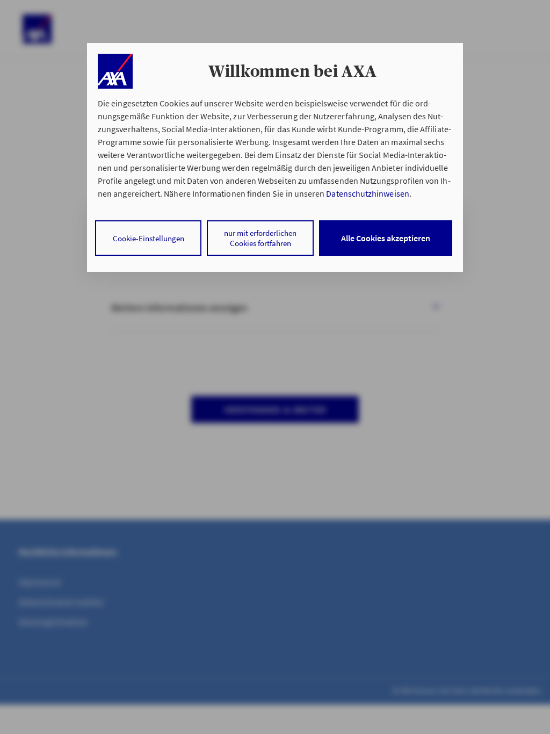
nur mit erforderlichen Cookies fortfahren (260, 238)
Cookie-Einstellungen (148, 238)
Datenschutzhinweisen (367, 193)
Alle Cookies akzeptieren (385, 238)
